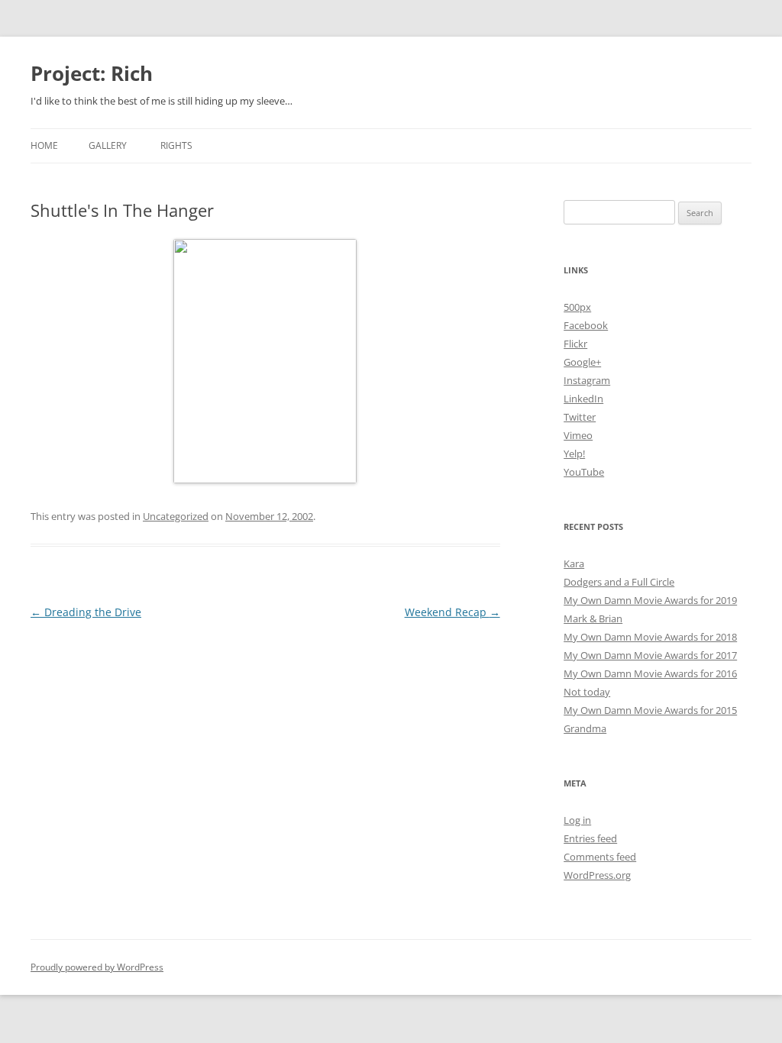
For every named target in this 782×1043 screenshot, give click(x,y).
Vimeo (578, 435)
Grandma (585, 728)
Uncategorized (175, 516)
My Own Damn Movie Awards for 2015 (650, 710)
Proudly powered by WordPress (97, 967)
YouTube (584, 472)
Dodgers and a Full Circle (619, 582)
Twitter (580, 417)
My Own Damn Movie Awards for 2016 (650, 673)
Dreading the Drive (86, 612)
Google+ (582, 362)
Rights (176, 145)
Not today (587, 692)
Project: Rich (92, 73)
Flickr (575, 343)
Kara (574, 563)
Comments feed (600, 857)
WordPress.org (597, 875)
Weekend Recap (452, 612)
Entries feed (590, 838)
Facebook (586, 325)
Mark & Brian (593, 618)
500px (577, 307)
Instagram (587, 380)
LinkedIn (583, 398)
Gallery (108, 145)
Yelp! (574, 453)
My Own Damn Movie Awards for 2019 (650, 600)
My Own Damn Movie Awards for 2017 (650, 655)
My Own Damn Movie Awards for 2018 (650, 637)
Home (44, 145)
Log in (577, 820)
